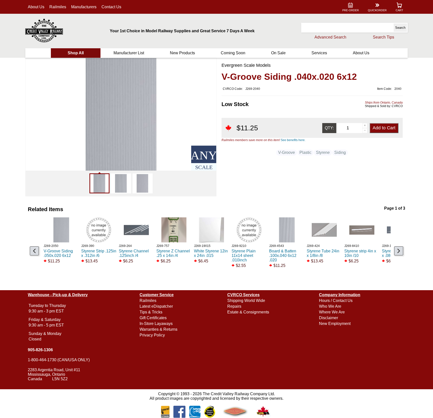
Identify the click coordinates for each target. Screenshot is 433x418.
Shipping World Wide (246, 300)
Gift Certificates (153, 318)
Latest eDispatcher (156, 306)
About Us (36, 7)
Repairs (234, 306)
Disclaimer (328, 318)
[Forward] (398, 250)
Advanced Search (330, 37)
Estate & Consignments (248, 312)
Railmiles (57, 7)
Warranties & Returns (158, 329)
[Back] (34, 250)
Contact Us (111, 7)
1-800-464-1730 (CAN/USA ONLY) (59, 360)
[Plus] (364, 125)
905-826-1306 (40, 350)
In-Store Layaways (156, 323)
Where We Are (332, 312)
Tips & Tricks (151, 312)
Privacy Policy (152, 335)
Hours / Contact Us (336, 300)
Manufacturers (83, 7)
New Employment (335, 323)
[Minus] (364, 130)
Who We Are (330, 306)
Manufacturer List (129, 53)
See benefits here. (293, 140)
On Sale (278, 53)
